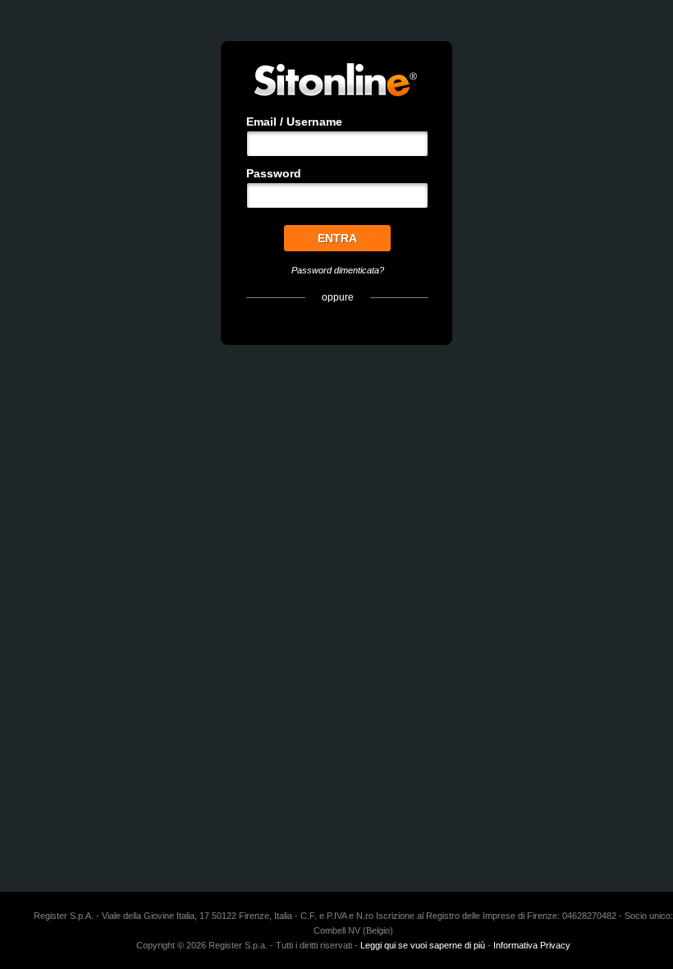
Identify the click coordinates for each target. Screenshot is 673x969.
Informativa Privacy (531, 945)
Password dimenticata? (337, 270)
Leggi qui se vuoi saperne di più (422, 945)
